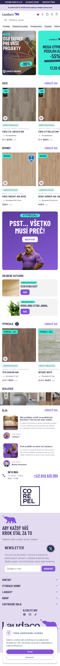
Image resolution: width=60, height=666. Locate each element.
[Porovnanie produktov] (52, 14)
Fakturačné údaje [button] (12, 604)
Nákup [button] (5, 598)
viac (25, 292)
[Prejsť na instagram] (30, 614)
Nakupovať (30, 239)
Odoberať (48, 568)
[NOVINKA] (19, 169)
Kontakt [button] (6, 579)
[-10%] (19, 104)
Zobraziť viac (51, 83)
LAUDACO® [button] (7, 592)
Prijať (30, 651)
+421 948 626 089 (45, 475)
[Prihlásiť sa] (42, 14)
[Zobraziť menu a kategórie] (57, 13)
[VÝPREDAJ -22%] (19, 345)
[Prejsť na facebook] (24, 614)
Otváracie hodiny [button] (11, 586)
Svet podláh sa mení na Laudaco (36, 446)
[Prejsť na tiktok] (35, 614)
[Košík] (47, 14)
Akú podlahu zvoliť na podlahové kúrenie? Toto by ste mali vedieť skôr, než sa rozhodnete (36, 419)
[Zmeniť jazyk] (38, 14)
